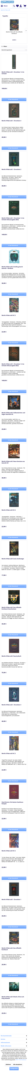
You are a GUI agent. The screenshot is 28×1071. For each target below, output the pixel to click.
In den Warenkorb (13, 99)
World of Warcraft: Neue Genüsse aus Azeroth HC (13, 462)
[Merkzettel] (17, 6)
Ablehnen (8, 1064)
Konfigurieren (14, 1068)
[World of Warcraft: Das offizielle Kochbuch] (14, 24)
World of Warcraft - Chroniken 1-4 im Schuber (13, 72)
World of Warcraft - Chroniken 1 (11, 899)
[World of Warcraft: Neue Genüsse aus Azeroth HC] (14, 451)
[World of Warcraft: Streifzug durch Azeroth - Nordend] (14, 256)
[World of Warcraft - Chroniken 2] (14, 159)
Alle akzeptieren (17, 1064)
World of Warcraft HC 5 (9, 315)
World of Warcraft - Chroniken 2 (11, 169)
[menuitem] (4, 5)
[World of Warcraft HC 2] (14, 841)
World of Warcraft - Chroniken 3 (11, 705)
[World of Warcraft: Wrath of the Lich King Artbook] (14, 986)
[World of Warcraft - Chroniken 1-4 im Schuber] (14, 62)
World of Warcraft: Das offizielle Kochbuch (14, 32)
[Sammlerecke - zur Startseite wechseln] (7, 2)
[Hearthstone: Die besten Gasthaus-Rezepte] (14, 792)
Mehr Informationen (21, 1059)
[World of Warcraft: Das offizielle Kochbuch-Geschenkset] (14, 597)
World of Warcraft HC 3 (9, 753)
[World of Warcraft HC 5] (14, 305)
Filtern (5, 46)
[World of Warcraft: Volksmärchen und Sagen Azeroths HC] (14, 402)
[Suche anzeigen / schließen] (13, 5)
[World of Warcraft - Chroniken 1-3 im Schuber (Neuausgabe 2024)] (14, 208)
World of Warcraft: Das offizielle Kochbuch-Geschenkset (11, 608)
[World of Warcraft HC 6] (14, 500)
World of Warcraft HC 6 (9, 510)
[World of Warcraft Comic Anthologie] (14, 548)
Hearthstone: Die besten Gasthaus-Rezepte (12, 803)
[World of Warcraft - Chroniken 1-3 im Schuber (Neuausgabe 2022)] (14, 354)
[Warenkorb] (25, 6)
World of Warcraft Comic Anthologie (13, 559)
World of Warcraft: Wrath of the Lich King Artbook (13, 997)
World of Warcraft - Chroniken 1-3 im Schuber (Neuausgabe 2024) (13, 219)
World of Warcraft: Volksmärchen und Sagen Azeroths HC (13, 413)
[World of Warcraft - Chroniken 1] (14, 889)
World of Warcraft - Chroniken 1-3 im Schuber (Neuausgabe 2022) (13, 364)
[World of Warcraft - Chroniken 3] (14, 694)
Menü (5, 6)
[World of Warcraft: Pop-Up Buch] (14, 646)
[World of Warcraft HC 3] (14, 743)
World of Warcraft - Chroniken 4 (11, 121)
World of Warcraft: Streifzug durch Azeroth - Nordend (12, 267)
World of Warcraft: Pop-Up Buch (11, 656)
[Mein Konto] (21, 6)
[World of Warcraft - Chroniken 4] (14, 110)
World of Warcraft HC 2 (9, 851)
